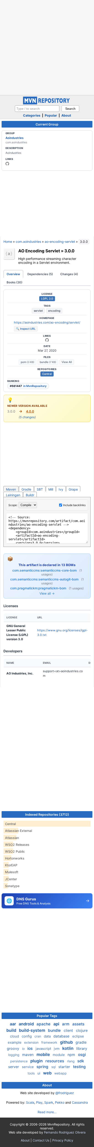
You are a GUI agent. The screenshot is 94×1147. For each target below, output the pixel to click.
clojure (82, 1030)
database (61, 1036)
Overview (13, 274)
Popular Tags (47, 1016)
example (15, 1042)
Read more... (47, 1112)
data (48, 1036)
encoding (54, 310)
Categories (31, 115)
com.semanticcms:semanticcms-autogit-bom (44, 579)
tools (32, 1073)
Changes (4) (69, 274)
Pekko (59, 1102)
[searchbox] (37, 108)
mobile (44, 1054)
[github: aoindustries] (7, 163)
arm (66, 1024)
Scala (30, 1102)
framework (49, 1042)
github (67, 1042)
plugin (37, 1060)
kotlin (68, 1048)
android (27, 1024)
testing (79, 1066)
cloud (15, 1036)
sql (54, 1067)
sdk (80, 1061)
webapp (60, 1073)
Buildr (30, 495)
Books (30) (14, 282)
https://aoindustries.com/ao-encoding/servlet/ (47, 322)
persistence (19, 1061)
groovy (13, 1048)
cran (38, 1036)
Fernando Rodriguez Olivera (65, 1132)
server (14, 1066)
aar (13, 1024)
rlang (71, 1061)
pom (27, 362)
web (47, 1073)
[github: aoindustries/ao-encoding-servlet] (47, 340)
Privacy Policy (62, 1140)
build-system (32, 1030)
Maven (11, 489)
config (27, 1036)
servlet (38, 310)
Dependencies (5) (40, 274)
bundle (48, 362)
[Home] (47, 103)
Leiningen (13, 495)
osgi (82, 1054)
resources (55, 1061)
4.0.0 (30, 411)
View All (67, 362)
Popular (51, 115)
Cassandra (80, 1102)
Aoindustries (14, 138)
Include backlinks (74, 505)
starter (64, 1066)
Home (7, 241)
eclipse (78, 1036)
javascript (44, 1048)
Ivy (61, 489)
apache (44, 1024)
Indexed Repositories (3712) (47, 814)
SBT (40, 489)
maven (28, 1054)
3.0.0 (69, 250)
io (24, 1048)
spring (43, 1066)
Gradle (26, 489)
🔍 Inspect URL (26, 328)
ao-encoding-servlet (60, 241)
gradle (81, 1042)
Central (47, 374)
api (56, 1024)
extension (31, 1042)
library (81, 1048)
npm (72, 1054)
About (66, 115)
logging (14, 1055)
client (69, 1030)
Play (39, 1102)
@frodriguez (64, 1093)
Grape (73, 489)
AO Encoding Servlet (39, 250)
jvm (57, 1048)
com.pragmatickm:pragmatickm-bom (38, 588)
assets (78, 1024)
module (59, 1055)
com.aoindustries (28, 241)
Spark (48, 1102)
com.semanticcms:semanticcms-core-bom (45, 570)
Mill (50, 489)
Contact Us (41, 1140)
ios (30, 1048)
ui (39, 1073)
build (11, 1030)
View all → (47, 593)
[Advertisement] (47, 47)
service (28, 1067)
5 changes (27, 417)
